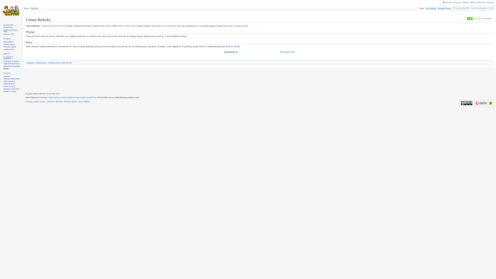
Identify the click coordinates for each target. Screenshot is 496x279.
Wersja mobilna (84, 102)
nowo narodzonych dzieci (171, 26)
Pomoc (283, 52)
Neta (49, 26)
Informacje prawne (70, 102)
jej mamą (244, 26)
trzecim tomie (59, 26)
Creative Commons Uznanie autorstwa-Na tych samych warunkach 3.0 (71, 97)
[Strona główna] (11, 10)
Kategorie (31, 63)
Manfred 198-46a (233, 46)
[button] (9, 91)
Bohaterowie (41, 63)
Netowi (128, 26)
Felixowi (120, 26)
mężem (230, 26)
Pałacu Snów (105, 26)
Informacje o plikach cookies (35, 102)
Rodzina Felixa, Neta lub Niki (60, 63)
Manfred (202, 46)
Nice (134, 26)
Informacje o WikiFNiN (54, 102)
